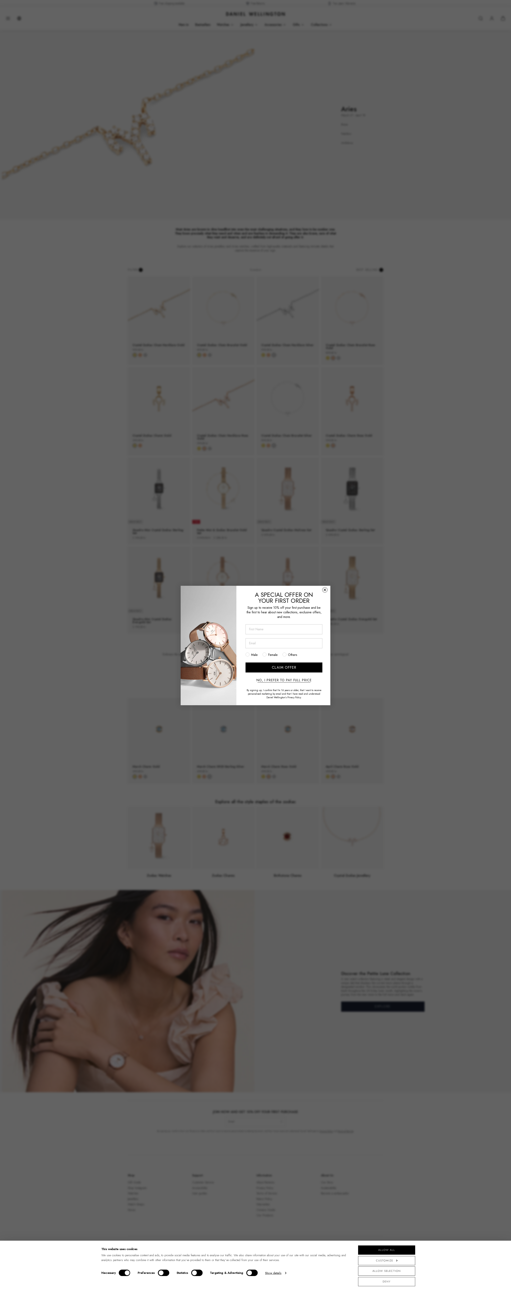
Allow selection (386, 1271)
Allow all (386, 1250)
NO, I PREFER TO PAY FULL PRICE (284, 680)
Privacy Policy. (294, 697)
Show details (273, 1273)
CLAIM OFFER (284, 667)
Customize (384, 1260)
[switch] (163, 1273)
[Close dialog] (324, 589)
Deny (387, 1281)
